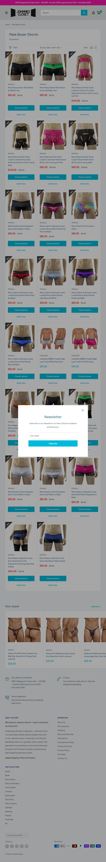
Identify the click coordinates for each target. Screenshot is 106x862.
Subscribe (53, 443)
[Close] (82, 410)
